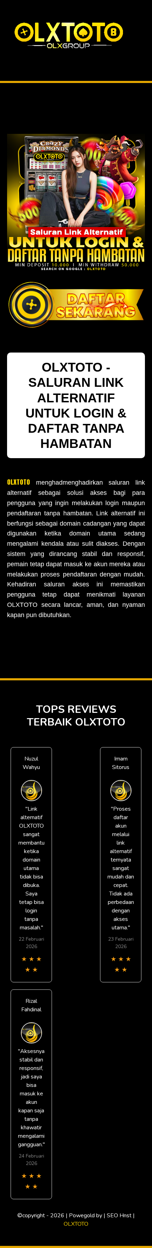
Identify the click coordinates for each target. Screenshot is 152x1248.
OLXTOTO (18, 482)
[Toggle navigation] (7, 57)
